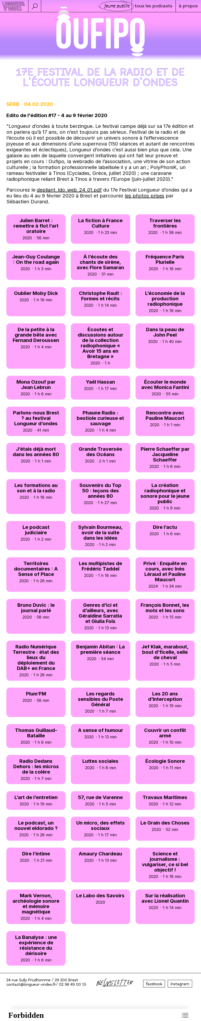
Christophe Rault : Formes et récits (100, 299)
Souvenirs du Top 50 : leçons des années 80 (100, 493)
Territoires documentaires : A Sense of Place (36, 571)
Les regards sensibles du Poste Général (100, 702)
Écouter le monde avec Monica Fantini (165, 387)
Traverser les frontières (165, 226)
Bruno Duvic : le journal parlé (36, 611)
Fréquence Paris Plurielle (165, 262)
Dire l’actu (165, 530)
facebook (154, 984)
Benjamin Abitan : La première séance (100, 652)
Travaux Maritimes (165, 800)
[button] (34, 6)
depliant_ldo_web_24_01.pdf (69, 190)
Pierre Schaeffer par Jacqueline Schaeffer (165, 457)
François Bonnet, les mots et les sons (165, 611)
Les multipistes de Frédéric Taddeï (100, 569)
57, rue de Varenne (100, 800)
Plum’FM (36, 697)
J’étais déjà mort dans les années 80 (36, 454)
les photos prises (144, 196)
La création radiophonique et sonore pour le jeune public (164, 496)
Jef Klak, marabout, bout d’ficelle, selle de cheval (165, 655)
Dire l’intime (36, 857)
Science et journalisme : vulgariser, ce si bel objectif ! (165, 865)
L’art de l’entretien (36, 800)
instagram (179, 984)
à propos (188, 6)
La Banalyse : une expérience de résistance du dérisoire (36, 948)
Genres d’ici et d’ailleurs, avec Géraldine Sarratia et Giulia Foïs (100, 616)
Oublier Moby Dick (36, 296)
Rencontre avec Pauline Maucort (165, 418)
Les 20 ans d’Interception (165, 699)
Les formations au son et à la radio (36, 491)
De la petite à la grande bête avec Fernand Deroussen (36, 338)
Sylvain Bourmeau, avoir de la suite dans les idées (100, 535)
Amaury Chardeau (100, 857)
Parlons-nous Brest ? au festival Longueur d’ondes (36, 421)
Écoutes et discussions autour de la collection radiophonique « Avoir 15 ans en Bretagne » (100, 346)
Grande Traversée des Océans (100, 454)
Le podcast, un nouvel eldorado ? (36, 828)
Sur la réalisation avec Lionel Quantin (165, 901)
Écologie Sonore (165, 764)
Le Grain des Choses (164, 826)
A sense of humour (100, 733)
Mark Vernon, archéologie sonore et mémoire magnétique (36, 907)
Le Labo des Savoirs (100, 899)
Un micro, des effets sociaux (100, 828)
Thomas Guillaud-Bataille (36, 736)
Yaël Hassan (100, 385)
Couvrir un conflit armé (165, 736)
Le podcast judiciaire (36, 533)
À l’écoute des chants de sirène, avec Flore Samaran (100, 265)
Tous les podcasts (153, 6)
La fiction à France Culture (100, 226)
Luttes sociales (100, 764)
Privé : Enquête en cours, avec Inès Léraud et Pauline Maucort (165, 574)
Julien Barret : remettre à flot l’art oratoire (36, 229)
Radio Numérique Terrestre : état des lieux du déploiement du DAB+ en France (36, 660)
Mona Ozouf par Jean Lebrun (35, 387)
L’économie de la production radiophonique (165, 301)
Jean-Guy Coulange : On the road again (36, 262)
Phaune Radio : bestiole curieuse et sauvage (100, 421)
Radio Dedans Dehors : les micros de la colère (36, 769)
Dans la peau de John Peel (165, 335)
